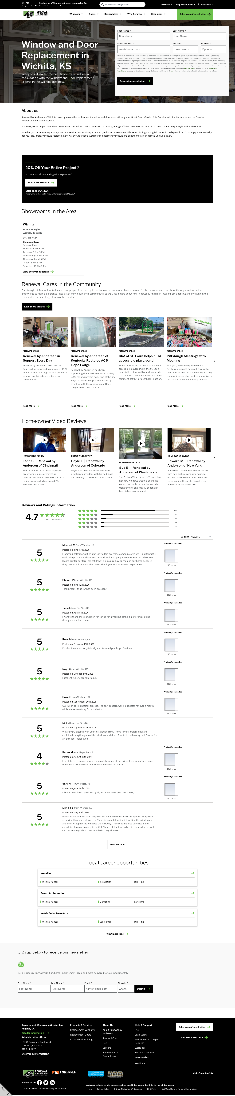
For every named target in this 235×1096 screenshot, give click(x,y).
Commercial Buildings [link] (82, 1039)
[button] (44, 461)
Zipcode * (206, 43)
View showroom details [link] (36, 271)
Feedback (140, 1063)
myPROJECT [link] (166, 4)
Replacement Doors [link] (80, 1034)
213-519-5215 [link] (207, 4)
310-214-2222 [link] (29, 1049)
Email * (88, 983)
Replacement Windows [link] (82, 1029)
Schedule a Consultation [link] (193, 14)
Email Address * (126, 43)
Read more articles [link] (34, 306)
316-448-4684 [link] (30, 237)
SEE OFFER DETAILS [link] (38, 182)
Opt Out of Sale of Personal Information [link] (179, 1089)
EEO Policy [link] (152, 1089)
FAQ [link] (137, 1029)
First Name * (124, 30)
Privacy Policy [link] (103, 1089)
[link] (35, 14)
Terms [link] (89, 1089)
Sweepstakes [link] (142, 1057)
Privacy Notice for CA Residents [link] (128, 1089)
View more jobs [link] (115, 934)
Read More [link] (29, 406)
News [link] (106, 1042)
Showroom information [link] (35, 1053)
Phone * (177, 43)
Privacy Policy (189, 68)
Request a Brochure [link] (192, 1037)
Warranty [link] (140, 1047)
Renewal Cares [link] (110, 1038)
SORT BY (185, 536)
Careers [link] (107, 1047)
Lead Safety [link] (141, 1034)
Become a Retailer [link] (144, 1052)
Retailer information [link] (33, 1033)
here (172, 71)
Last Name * (179, 30)
